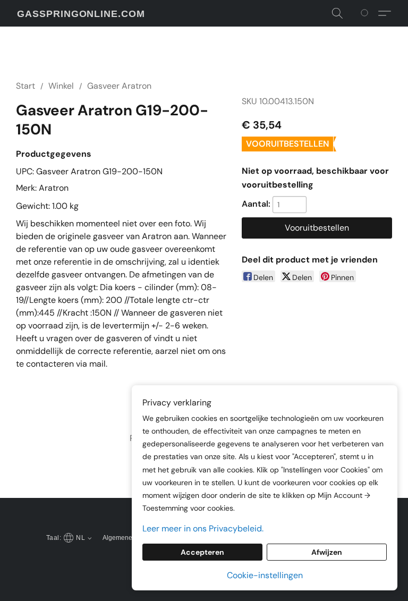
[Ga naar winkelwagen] (366, 13)
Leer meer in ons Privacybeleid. (203, 528)
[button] (81, 14)
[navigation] (68, 537)
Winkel (61, 85)
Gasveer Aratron (119, 85)
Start (25, 85)
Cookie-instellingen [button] (265, 575)
